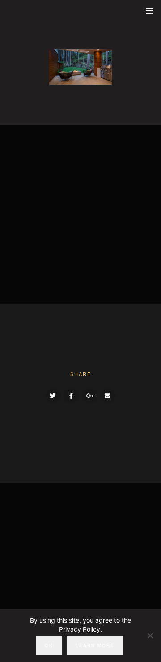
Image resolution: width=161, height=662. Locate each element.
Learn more (95, 645)
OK (49, 645)
